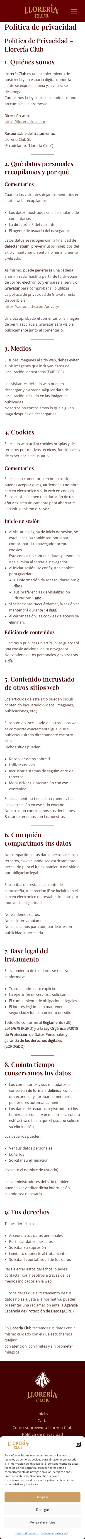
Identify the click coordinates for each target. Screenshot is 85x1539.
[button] (78, 1444)
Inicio (42, 1413)
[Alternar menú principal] (73, 11)
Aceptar (43, 1497)
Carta (43, 1420)
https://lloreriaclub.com (25, 121)
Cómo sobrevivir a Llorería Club (42, 1427)
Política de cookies (27, 1533)
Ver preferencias (42, 1522)
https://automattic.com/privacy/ (32, 306)
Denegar (42, 1509)
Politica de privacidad (54, 1533)
